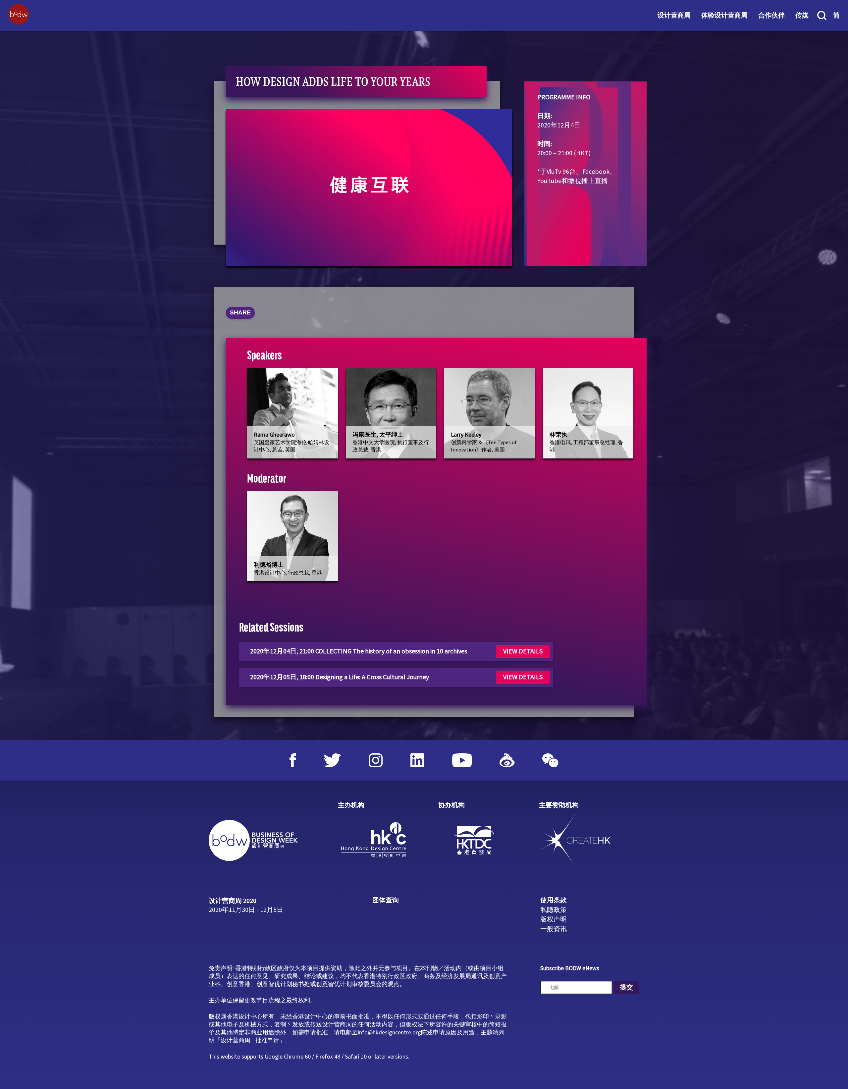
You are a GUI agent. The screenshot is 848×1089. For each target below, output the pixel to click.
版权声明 (553, 919)
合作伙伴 (771, 15)
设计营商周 (674, 15)
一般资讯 (553, 929)
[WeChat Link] (550, 760)
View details (523, 651)
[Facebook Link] (293, 760)
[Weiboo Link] (507, 760)
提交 (626, 987)
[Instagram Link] (376, 760)
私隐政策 (553, 910)
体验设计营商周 (724, 15)
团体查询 (385, 900)
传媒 (802, 15)
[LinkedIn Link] (417, 760)
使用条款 (553, 900)
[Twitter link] (332, 760)
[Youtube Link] (462, 760)
